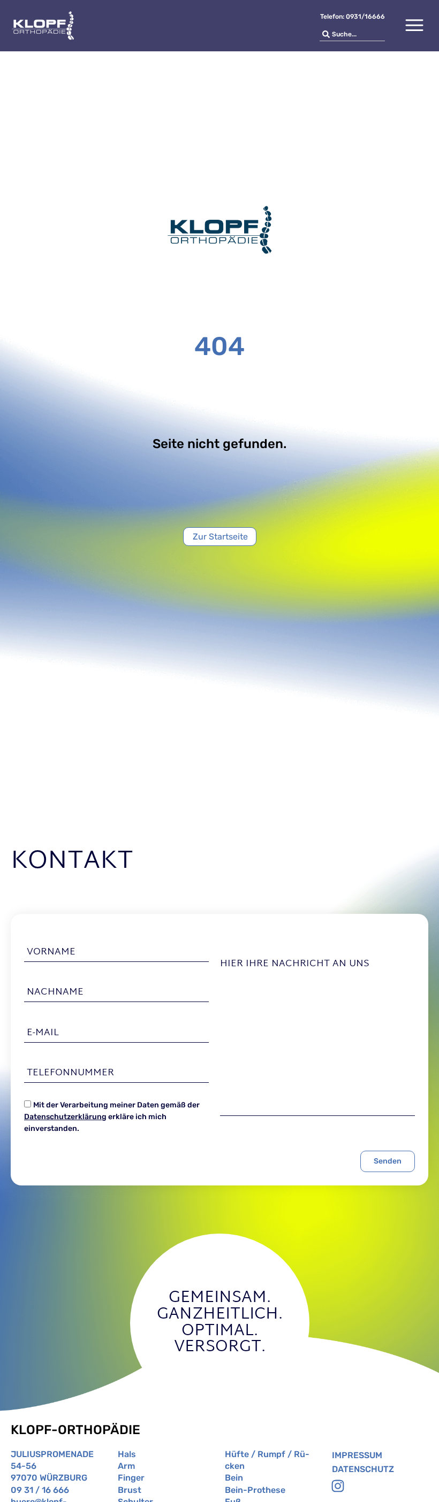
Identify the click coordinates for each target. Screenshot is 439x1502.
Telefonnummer (70, 1073)
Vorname (51, 952)
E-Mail (43, 1032)
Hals (127, 1454)
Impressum (357, 1455)
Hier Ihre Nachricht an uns (294, 964)
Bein (234, 1478)
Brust (129, 1490)
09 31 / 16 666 (40, 1490)
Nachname (55, 992)
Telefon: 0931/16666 (352, 16)
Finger (131, 1478)
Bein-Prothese (255, 1490)
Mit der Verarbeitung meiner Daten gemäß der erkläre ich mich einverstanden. (112, 1117)
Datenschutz (363, 1469)
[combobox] (352, 34)
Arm (126, 1466)
